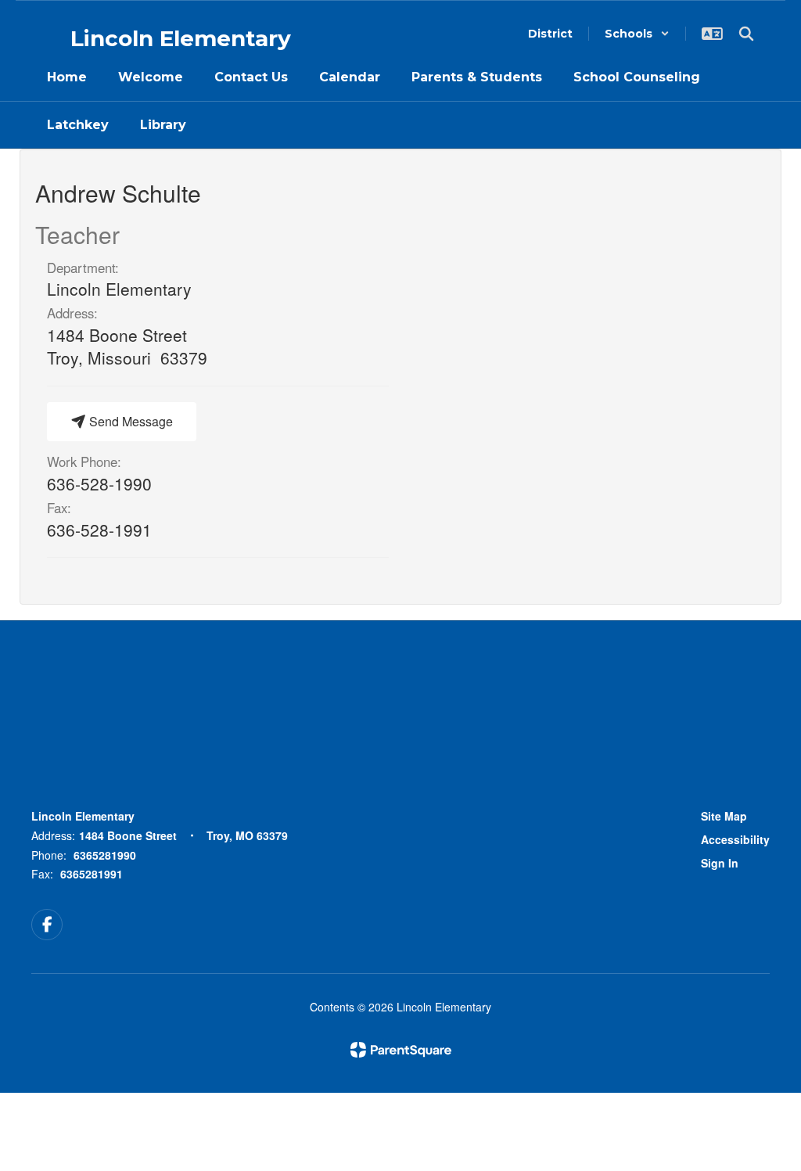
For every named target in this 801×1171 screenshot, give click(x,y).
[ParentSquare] (401, 1049)
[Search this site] (746, 33)
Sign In (719, 863)
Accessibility (735, 839)
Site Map (724, 816)
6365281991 (91, 874)
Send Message (129, 421)
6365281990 (105, 855)
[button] (637, 34)
